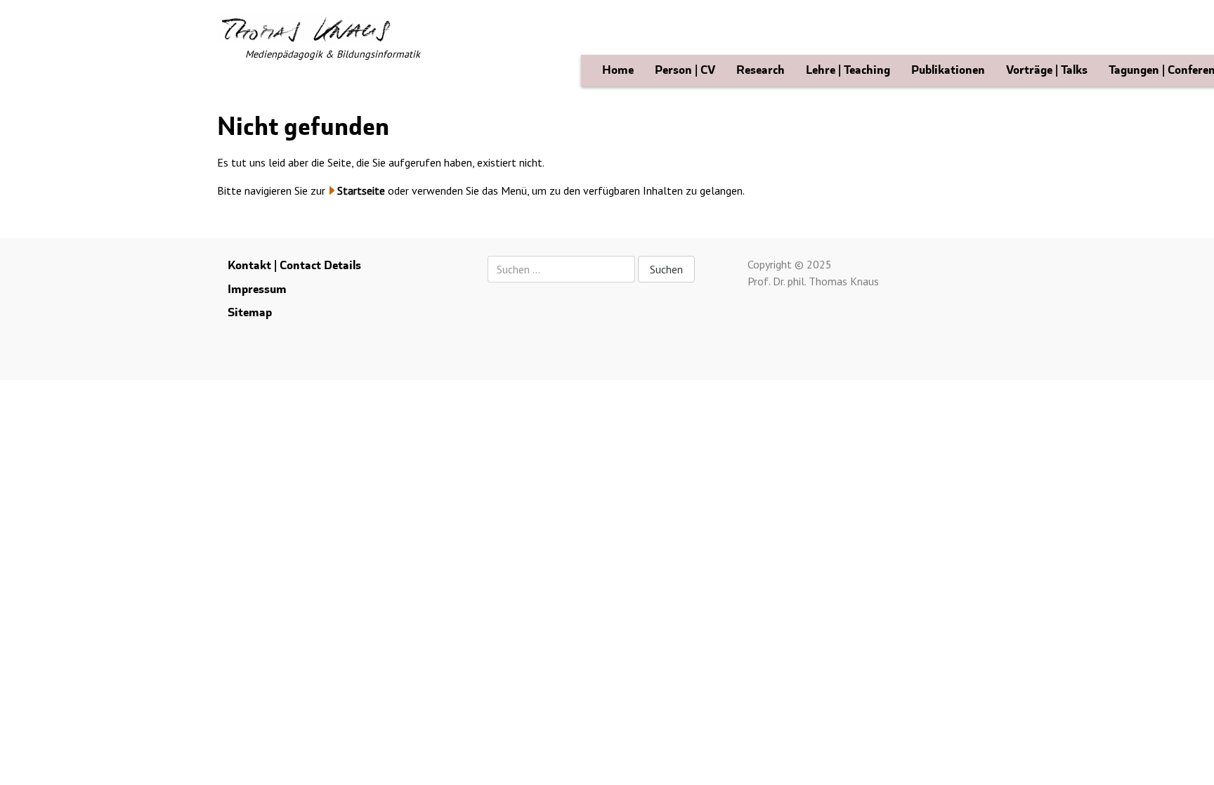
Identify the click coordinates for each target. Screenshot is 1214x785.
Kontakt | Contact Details (294, 265)
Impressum (257, 289)
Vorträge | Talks (1047, 70)
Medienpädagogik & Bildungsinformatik (332, 53)
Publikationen (948, 70)
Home (618, 70)
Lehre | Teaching (848, 70)
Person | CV (685, 70)
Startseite (361, 190)
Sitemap (250, 312)
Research (760, 70)
